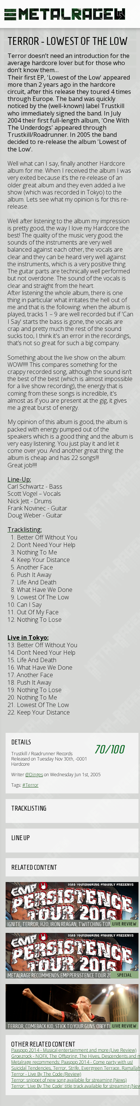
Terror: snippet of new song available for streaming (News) (69, 1080)
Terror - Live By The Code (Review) (46, 1074)
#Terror (30, 785)
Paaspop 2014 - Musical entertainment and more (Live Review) (73, 1050)
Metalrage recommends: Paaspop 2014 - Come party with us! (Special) (72, 1064)
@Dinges (34, 774)
